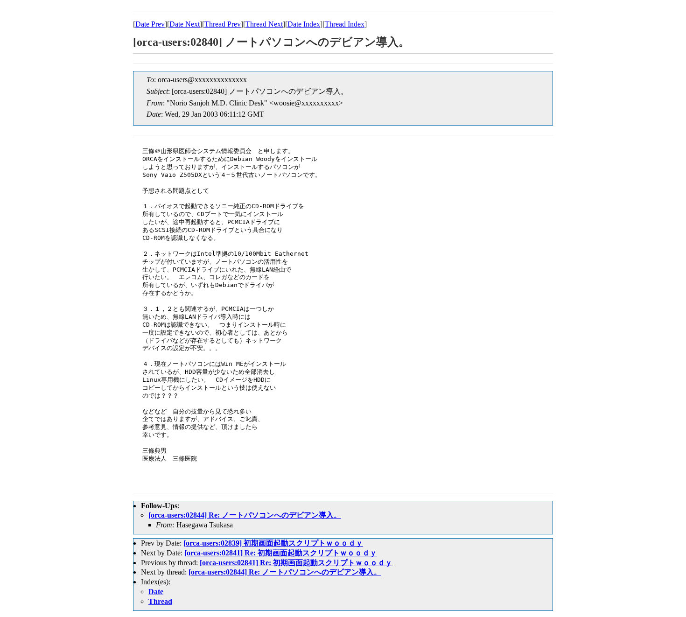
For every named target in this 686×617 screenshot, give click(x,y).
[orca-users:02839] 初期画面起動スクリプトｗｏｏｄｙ (273, 543)
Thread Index (344, 24)
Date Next (184, 24)
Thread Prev (222, 24)
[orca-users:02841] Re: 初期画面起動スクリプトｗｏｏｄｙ (280, 553)
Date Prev (150, 24)
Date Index (303, 24)
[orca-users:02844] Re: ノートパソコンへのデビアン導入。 (244, 515)
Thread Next (264, 24)
